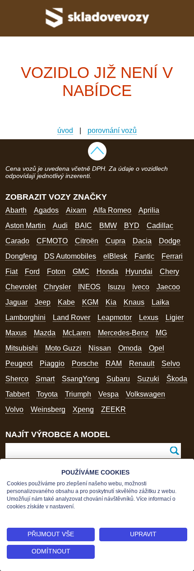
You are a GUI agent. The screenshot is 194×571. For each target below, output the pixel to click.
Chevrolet (21, 287)
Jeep (43, 302)
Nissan (99, 348)
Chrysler (57, 287)
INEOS (89, 287)
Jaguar (16, 302)
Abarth (16, 210)
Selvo (171, 363)
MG (161, 333)
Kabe (66, 302)
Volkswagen (145, 394)
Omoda (130, 348)
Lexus (148, 317)
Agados (46, 210)
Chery (169, 271)
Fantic (144, 256)
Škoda (176, 379)
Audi (60, 225)
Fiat (11, 271)
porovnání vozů (112, 130)
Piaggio (52, 363)
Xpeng (83, 409)
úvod (65, 130)
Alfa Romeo (112, 210)
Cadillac (160, 225)
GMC (81, 271)
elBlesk (115, 256)
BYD (131, 225)
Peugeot (18, 363)
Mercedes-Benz (123, 333)
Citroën (86, 241)
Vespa (108, 394)
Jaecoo (168, 287)
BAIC (83, 225)
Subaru (118, 379)
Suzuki (148, 379)
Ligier (175, 317)
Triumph (78, 394)
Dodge (169, 241)
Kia (111, 302)
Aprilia (149, 210)
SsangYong (80, 379)
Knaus (134, 302)
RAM (114, 363)
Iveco (140, 287)
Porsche (85, 363)
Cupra (115, 241)
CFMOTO (52, 241)
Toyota (47, 394)
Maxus (16, 333)
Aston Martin (25, 225)
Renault (141, 363)
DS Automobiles (70, 256)
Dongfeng (21, 256)
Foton (56, 271)
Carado (17, 241)
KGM (90, 302)
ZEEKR (113, 409)
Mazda (44, 333)
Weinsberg (48, 409)
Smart (45, 379)
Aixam (76, 210)
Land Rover (71, 317)
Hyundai (138, 271)
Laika (160, 302)
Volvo (14, 409)
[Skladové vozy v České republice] (97, 29)
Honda (107, 271)
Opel (156, 348)
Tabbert (17, 394)
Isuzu (116, 287)
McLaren (77, 333)
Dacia (142, 241)
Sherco (16, 379)
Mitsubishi (21, 348)
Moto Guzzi (63, 348)
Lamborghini (25, 317)
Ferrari (172, 256)
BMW (108, 225)
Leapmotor (114, 317)
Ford (32, 271)
